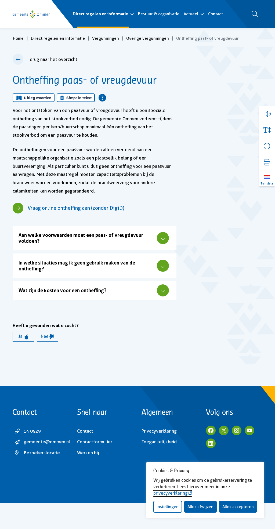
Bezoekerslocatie (42, 452)
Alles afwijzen (200, 506)
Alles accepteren (238, 506)
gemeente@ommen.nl (47, 441)
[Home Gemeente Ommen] (31, 14)
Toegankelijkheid (159, 441)
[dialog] (205, 490)
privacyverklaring (170, 493)
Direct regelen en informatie (100, 13)
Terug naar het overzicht (52, 59)
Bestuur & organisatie (158, 14)
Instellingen (168, 506)
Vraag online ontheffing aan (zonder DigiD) (76, 208)
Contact (215, 14)
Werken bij (88, 452)
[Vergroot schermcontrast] (267, 146)
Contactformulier (94, 441)
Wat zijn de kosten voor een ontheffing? (62, 290)
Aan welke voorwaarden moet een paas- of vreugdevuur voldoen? (81, 238)
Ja (21, 336)
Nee (45, 336)
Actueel (191, 14)
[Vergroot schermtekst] (267, 130)
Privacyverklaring (159, 431)
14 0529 (32, 431)
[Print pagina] (267, 162)
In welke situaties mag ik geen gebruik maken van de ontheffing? (77, 265)
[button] (267, 114)
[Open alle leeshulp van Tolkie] (102, 98)
